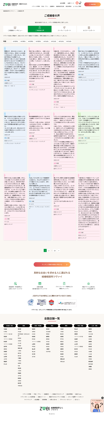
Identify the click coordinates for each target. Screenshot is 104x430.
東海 (52, 325)
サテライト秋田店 (8, 344)
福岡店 (90, 331)
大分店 (90, 354)
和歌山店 (62, 361)
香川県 (76, 349)
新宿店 (19, 338)
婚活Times (78, 394)
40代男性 (30, 41)
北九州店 (91, 334)
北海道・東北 (9, 325)
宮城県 (5, 351)
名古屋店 (48, 331)
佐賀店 (90, 339)
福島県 (5, 361)
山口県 (76, 344)
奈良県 (61, 354)
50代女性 (68, 41)
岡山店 (76, 331)
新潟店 (33, 339)
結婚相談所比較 (60, 6)
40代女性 (61, 41)
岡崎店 (47, 334)
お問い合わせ (53, 399)
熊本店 (90, 349)
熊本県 (90, 346)
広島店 (76, 341)
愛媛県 (76, 354)
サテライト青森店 (8, 339)
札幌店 (5, 331)
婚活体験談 (68, 6)
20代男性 (15, 41)
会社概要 (62, 3)
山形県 (5, 356)
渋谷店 (19, 331)
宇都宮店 (20, 385)
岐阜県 (47, 344)
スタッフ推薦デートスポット (76, 397)
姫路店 (61, 341)
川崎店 (19, 350)
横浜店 (19, 353)
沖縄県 (90, 366)
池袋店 (19, 340)
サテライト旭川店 (8, 334)
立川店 (19, 343)
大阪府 (61, 329)
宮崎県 (90, 356)
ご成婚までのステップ (58, 394)
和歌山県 (62, 359)
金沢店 (33, 356)
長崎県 (90, 341)
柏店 (19, 365)
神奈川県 (20, 348)
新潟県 (33, 336)
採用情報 (44, 399)
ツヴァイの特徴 (36, 6)
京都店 (61, 346)
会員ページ (71, 3)
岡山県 (76, 329)
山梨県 (33, 344)
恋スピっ (77, 399)
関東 (24, 325)
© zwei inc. (52, 414)
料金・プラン (44, 6)
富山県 (33, 349)
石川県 (33, 354)
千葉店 (19, 360)
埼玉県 (19, 368)
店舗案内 (52, 6)
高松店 (76, 351)
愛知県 (47, 329)
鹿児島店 (91, 364)
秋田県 (5, 341)
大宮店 (19, 370)
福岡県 (90, 329)
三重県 (47, 349)
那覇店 (90, 369)
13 (54, 250)
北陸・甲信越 (37, 325)
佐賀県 (90, 336)
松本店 (33, 334)
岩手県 (5, 346)
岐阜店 (47, 346)
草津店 (61, 351)
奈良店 (61, 356)
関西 (66, 325)
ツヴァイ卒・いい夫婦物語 (27, 397)
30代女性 (53, 41)
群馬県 (19, 378)
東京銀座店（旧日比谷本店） (23, 334)
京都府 (61, 344)
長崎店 (90, 344)
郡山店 (5, 364)
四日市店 (48, 351)
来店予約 (93, 4)
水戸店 (19, 375)
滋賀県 (61, 349)
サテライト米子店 (78, 336)
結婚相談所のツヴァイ (9, 11)
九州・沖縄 (94, 325)
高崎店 (19, 380)
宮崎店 (90, 359)
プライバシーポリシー (66, 399)
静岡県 (47, 336)
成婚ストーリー (42, 397)
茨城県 (19, 373)
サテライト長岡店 (36, 341)
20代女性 (45, 41)
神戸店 (61, 339)
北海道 (5, 329)
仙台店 (5, 354)
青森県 (5, 336)
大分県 (90, 351)
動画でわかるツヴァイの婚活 (57, 397)
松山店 (76, 356)
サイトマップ (28, 399)
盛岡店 (5, 349)
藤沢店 (19, 355)
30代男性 (22, 41)
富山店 (33, 351)
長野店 (33, 331)
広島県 (76, 339)
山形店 (5, 359)
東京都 (19, 329)
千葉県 (19, 358)
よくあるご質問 (77, 6)
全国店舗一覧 (52, 318)
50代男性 (38, 41)
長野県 (33, 329)
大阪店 (61, 331)
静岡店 (47, 339)
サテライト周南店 (78, 346)
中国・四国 (80, 325)
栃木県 (19, 383)
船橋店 (19, 363)
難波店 (61, 334)
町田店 (19, 345)
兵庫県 (61, 336)
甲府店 (33, 346)
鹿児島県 (91, 361)
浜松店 (47, 341)
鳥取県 (76, 334)
